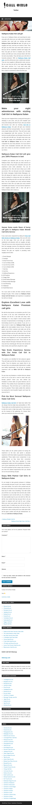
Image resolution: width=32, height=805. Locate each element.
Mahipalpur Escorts (8, 733)
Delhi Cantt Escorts (8, 775)
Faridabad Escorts (8, 689)
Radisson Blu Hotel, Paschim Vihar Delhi (13, 631)
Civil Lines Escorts (8, 771)
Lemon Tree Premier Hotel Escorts (12, 645)
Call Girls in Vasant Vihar (10, 794)
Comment (5, 535)
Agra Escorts (7, 703)
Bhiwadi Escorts (7, 763)
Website (4, 569)
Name (3, 556)
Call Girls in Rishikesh (9, 782)
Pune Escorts (7, 687)
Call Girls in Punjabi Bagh (10, 798)
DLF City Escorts (8, 778)
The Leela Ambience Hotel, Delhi (11, 633)
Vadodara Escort (8, 612)
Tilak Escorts (7, 757)
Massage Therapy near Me (10, 697)
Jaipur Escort (7, 699)
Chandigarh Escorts (8, 679)
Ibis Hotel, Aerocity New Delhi (11, 635)
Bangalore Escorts (8, 681)
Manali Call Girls (8, 624)
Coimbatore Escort (8, 618)
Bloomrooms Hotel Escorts (10, 647)
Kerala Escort (7, 616)
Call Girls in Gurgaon (9, 695)
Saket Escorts (7, 745)
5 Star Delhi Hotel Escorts (10, 641)
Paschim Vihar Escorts (9, 749)
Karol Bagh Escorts (8, 747)
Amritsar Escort (7, 705)
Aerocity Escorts (8, 728)
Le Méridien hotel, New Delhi (10, 637)
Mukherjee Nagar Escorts (10, 780)
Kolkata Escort (7, 614)
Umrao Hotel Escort (8, 639)
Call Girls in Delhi (6, 597)
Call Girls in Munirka (8, 741)
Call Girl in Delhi (7, 685)
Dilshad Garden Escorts (9, 776)
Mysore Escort (7, 606)
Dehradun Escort (8, 610)
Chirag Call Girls (8, 769)
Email (3, 562)
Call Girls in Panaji (8, 796)
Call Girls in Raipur (8, 788)
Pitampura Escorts (8, 739)
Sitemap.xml (6, 657)
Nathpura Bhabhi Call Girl (8, 519)
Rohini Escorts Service (9, 735)
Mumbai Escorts (8, 683)
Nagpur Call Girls (8, 622)
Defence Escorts (8, 773)
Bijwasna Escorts (8, 765)
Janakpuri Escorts (8, 751)
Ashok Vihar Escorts (9, 759)
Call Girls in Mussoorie (9, 784)
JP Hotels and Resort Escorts (11, 643)
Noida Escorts (7, 701)
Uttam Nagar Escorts (9, 753)
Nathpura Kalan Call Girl (9, 403)
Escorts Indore (7, 693)
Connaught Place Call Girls (10, 737)
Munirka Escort (7, 691)
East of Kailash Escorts (9, 755)
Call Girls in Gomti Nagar (10, 786)
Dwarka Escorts (7, 729)
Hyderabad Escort (8, 620)
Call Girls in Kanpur (8, 790)
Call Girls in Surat (8, 792)
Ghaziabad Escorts (8, 743)
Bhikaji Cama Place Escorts (10, 761)
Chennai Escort (7, 608)
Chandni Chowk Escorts (9, 767)
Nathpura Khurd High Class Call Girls (20, 521)
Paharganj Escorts (8, 731)
